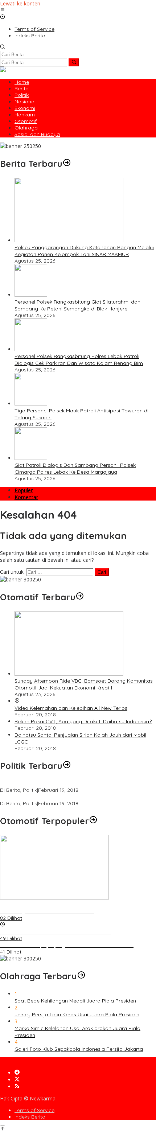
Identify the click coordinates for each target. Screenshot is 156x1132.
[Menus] (2, 10)
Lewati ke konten (20, 3)
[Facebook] (17, 1072)
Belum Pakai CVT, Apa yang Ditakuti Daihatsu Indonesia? (83, 721)
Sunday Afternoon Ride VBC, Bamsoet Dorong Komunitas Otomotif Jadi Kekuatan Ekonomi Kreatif (84, 684)
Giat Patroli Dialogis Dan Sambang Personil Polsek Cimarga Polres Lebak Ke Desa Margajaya (75, 468)
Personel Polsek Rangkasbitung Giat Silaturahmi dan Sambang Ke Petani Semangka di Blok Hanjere (77, 305)
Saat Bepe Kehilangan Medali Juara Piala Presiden (75, 1000)
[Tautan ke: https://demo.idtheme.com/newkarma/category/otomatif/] (79, 597)
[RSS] (17, 1086)
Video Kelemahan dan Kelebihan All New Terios (71, 708)
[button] (74, 62)
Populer (24, 490)
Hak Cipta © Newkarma (28, 1098)
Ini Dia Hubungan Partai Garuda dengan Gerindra (59, 783)
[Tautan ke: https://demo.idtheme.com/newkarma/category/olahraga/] (81, 976)
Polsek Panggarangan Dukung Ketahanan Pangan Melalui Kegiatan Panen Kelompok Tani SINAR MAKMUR (84, 251)
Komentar (26, 497)
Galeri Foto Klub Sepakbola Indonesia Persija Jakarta (79, 1049)
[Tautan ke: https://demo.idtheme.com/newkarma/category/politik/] (66, 765)
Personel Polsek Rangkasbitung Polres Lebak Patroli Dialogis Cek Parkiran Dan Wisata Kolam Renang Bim (79, 359)
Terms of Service (34, 1110)
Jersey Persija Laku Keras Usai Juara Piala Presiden (77, 1014)
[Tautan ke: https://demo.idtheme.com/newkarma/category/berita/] (66, 163)
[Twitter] (17, 1079)
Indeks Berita (30, 1117)
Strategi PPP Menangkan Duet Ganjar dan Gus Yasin (62, 797)
